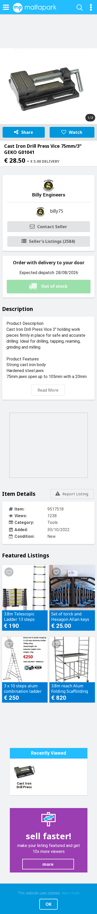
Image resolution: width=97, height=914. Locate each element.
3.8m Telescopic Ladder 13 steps (19, 616)
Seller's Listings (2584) (52, 241)
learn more (70, 893)
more (48, 864)
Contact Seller (52, 226)
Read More (48, 390)
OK (48, 904)
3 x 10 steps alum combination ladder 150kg (23, 688)
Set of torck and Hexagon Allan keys (70, 616)
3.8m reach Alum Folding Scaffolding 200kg (69, 688)
